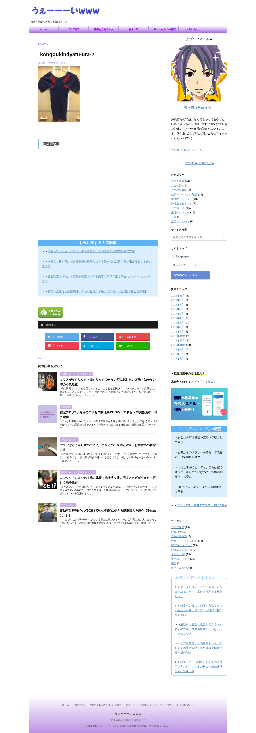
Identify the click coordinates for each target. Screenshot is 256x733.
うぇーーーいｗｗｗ (128, 713)
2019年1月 (177, 331)
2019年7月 (177, 304)
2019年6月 (177, 309)
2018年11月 (178, 340)
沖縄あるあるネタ (103, 29)
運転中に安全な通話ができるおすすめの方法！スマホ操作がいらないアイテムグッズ (198, 629)
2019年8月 (177, 300)
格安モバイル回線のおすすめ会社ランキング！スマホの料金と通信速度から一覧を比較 (198, 666)
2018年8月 (177, 353)
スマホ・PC (178, 207)
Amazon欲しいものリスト (190, 274)
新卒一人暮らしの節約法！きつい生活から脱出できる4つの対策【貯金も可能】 (97, 291)
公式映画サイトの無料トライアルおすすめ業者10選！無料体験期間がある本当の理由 (199, 647)
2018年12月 (178, 335)
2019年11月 (178, 295)
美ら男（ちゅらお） (199, 107)
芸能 (173, 216)
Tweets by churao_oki (199, 163)
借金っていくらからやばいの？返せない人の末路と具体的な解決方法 (91, 251)
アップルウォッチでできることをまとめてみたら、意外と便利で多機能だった (198, 591)
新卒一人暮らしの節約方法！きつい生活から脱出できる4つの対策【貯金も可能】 (198, 610)
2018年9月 (177, 349)
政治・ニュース (180, 221)
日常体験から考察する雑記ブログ (128, 720)
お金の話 (133, 29)
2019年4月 (177, 318)
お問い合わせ (193, 29)
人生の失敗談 (179, 189)
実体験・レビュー (181, 198)
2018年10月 (178, 344)
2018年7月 (177, 358)
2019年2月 (177, 327)
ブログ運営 (73, 29)
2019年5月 (177, 313)
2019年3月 (177, 322)
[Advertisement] (98, 193)
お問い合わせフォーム (188, 149)
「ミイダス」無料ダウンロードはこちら (202, 505)
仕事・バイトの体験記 (163, 29)
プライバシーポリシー (186, 265)
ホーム (43, 29)
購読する (50, 324)
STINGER (165, 726)
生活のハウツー (180, 212)
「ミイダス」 (207, 381)
